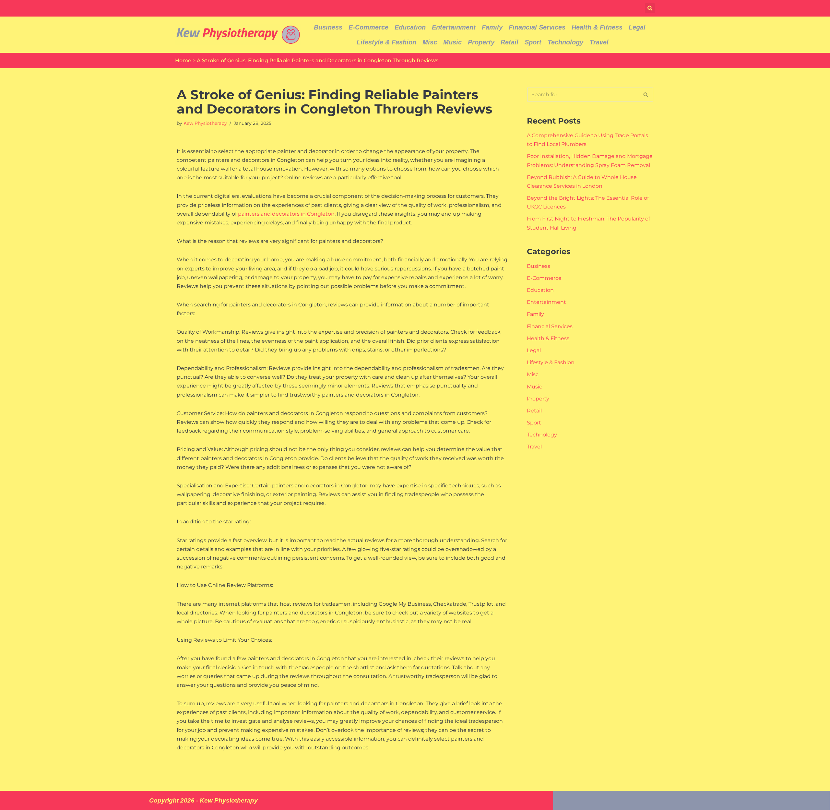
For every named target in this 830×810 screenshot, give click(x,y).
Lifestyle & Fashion (386, 42)
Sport (533, 42)
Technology (565, 42)
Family (492, 27)
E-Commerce (368, 27)
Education (410, 27)
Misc (429, 42)
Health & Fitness (597, 27)
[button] (650, 8)
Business (328, 27)
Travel (599, 42)
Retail (509, 42)
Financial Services (537, 27)
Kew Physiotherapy (205, 123)
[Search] (646, 94)
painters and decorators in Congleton (286, 214)
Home (183, 60)
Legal (637, 27)
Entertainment (454, 27)
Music (452, 42)
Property (481, 42)
